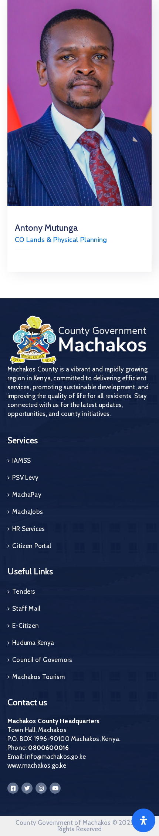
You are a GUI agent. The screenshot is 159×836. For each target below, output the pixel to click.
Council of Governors (42, 659)
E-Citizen (25, 625)
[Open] (143, 820)
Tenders (23, 591)
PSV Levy (25, 477)
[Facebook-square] (12, 788)
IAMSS (21, 460)
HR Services (28, 528)
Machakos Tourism (38, 677)
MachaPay (26, 494)
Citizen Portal (31, 546)
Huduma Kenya (33, 642)
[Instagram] (41, 788)
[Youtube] (55, 788)
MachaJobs (27, 511)
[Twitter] (27, 788)
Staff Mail (26, 608)
